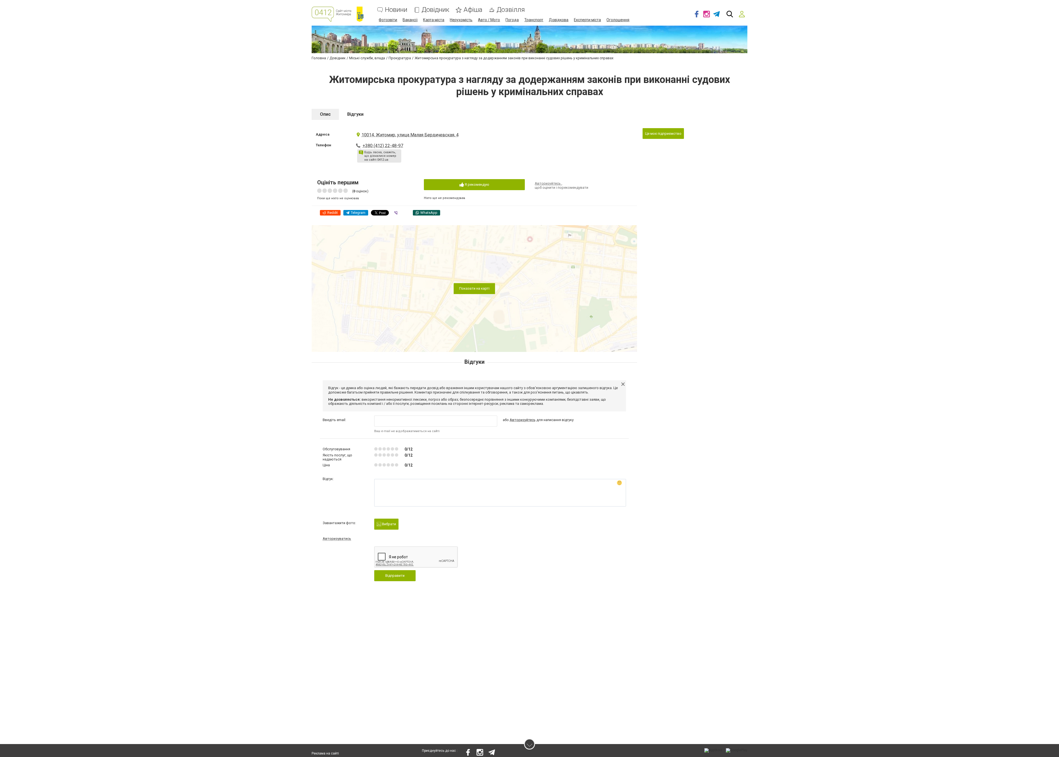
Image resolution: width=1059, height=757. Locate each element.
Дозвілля (511, 10)
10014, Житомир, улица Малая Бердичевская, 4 (410, 135)
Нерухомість (461, 20)
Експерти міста (587, 20)
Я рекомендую (476, 184)
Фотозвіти (388, 20)
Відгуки (355, 114)
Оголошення (617, 20)
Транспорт (533, 20)
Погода (512, 20)
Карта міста (433, 20)
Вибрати (388, 524)
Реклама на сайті (325, 753)
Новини (396, 10)
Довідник (435, 10)
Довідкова (558, 20)
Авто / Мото (489, 20)
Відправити (395, 575)
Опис (325, 114)
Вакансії (410, 20)
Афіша (473, 10)
